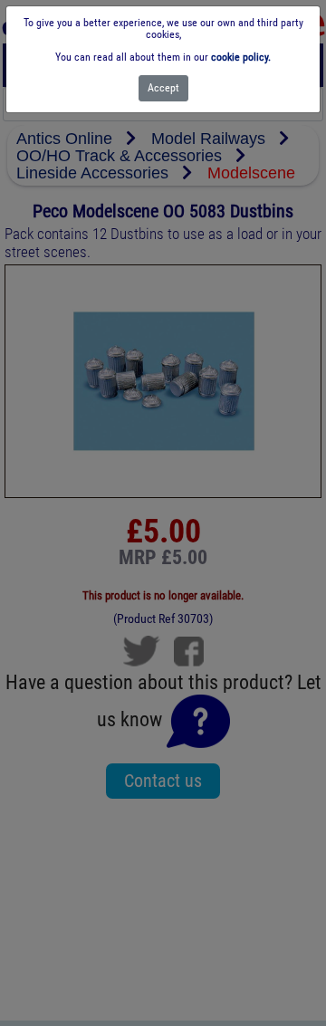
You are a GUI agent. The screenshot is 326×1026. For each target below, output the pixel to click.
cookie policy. (241, 57)
